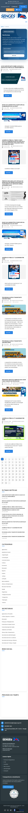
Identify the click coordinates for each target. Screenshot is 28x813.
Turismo (4, 602)
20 (19, 465)
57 (2, 483)
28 (23, 468)
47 (16, 477)
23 (6, 468)
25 (12, 468)
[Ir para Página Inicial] (11, 740)
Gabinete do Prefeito (7, 629)
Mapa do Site (24, 12)
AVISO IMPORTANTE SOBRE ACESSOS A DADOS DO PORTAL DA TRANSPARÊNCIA (12, 66)
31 (9, 471)
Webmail (15, 6)
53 (12, 480)
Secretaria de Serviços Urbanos (9, 640)
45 (9, 477)
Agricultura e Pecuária (7, 613)
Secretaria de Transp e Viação (9, 643)
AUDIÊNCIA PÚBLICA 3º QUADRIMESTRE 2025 (13, 418)
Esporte (3, 570)
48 (20, 477)
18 (12, 465)
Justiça (3, 576)
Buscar (14, 55)
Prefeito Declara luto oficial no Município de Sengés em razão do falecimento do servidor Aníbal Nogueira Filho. (12, 183)
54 (16, 480)
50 (2, 480)
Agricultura (4, 549)
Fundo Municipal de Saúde (8, 627)
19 (16, 465)
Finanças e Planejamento (8, 621)
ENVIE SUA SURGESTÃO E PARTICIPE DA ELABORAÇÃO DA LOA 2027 (13, 105)
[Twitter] (11, 810)
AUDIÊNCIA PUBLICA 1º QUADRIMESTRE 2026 (13, 258)
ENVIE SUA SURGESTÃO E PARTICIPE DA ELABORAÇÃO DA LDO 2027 (13, 223)
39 (12, 474)
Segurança (4, 592)
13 (19, 462)
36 (2, 474)
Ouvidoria (6, 764)
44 (6, 477)
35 (23, 471)
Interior (4, 188)
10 (9, 462)
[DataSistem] (18, 810)
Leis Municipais (7, 768)
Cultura (3, 562)
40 (16, 474)
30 (6, 471)
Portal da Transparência (9, 760)
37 (6, 474)
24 (9, 468)
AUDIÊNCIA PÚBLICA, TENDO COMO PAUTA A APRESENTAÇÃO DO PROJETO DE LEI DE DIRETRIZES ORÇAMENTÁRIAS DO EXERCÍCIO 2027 (13, 142)
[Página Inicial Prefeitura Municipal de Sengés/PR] (14, 16)
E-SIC (18, 9)
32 (12, 471)
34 (19, 471)
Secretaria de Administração (8, 635)
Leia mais (7, 95)
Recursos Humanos (7, 384)
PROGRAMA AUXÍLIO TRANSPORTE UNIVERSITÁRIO (12, 298)
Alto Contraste (10, 12)
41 (19, 474)
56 (23, 480)
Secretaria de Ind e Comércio (9, 637)
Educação (16, 302)
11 (12, 462)
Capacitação (5, 555)
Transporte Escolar (7, 302)
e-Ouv (23, 6)
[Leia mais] (14, 78)
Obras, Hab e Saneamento (8, 632)
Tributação (4, 600)
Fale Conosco (7, 766)
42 (23, 474)
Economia (4, 565)
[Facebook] (5, 810)
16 (5, 465)
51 (5, 480)
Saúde (3, 589)
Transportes (5, 597)
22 (2, 468)
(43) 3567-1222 (16, 1)
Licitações (6, 770)
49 (23, 477)
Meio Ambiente (5, 581)
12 (16, 462)
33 (16, 471)
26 (16, 468)
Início (2, 26)
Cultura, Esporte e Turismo (8, 616)
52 (9, 480)
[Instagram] (8, 810)
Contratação (5, 557)
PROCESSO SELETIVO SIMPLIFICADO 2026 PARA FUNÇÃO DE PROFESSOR (14, 380)
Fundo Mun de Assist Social (8, 624)
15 (2, 465)
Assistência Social (6, 552)
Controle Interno (5, 70)
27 (19, 468)
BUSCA (11, 9)
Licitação (4, 578)
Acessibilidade (16, 12)
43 (2, 477)
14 (23, 462)
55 (19, 480)
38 (9, 474)
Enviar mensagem (8, 787)
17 (9, 465)
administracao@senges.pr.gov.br (16, 3)
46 (13, 477)
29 (2, 471)
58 (6, 483)
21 (23, 465)
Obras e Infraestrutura (7, 584)
